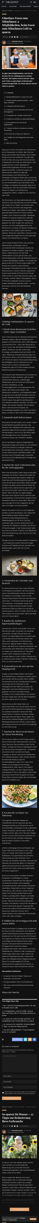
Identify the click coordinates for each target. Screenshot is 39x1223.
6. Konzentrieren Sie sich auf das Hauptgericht (15, 124)
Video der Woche (11, 143)
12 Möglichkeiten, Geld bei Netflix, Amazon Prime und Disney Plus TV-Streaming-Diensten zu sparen (18, 1013)
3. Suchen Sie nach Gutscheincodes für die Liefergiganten (18, 111)
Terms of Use (13, 1220)
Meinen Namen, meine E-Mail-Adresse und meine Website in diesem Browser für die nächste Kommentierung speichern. (20, 1092)
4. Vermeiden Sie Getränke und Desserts (19, 115)
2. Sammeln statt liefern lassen (15, 106)
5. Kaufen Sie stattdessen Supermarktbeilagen (20, 119)
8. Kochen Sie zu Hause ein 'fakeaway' (18, 134)
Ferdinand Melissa (17, 41)
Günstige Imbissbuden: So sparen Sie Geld (19, 97)
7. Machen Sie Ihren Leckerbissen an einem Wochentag (18, 129)
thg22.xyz (11, 2)
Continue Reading (19, 1209)
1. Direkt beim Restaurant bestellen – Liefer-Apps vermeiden (19, 101)
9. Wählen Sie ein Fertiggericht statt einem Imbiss (18, 138)
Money (4, 14)
